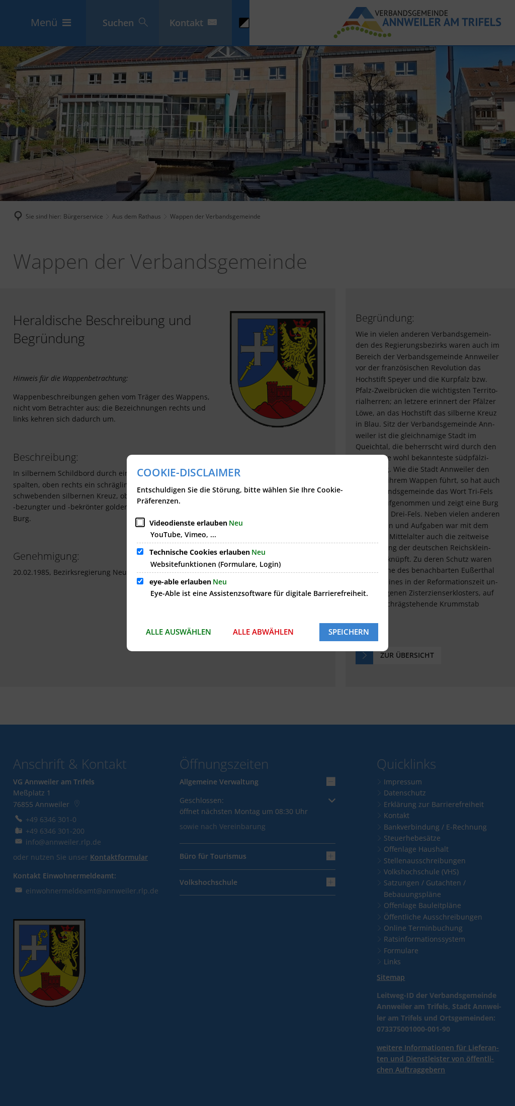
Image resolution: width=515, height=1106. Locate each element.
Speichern (348, 632)
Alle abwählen (263, 632)
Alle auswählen (178, 632)
